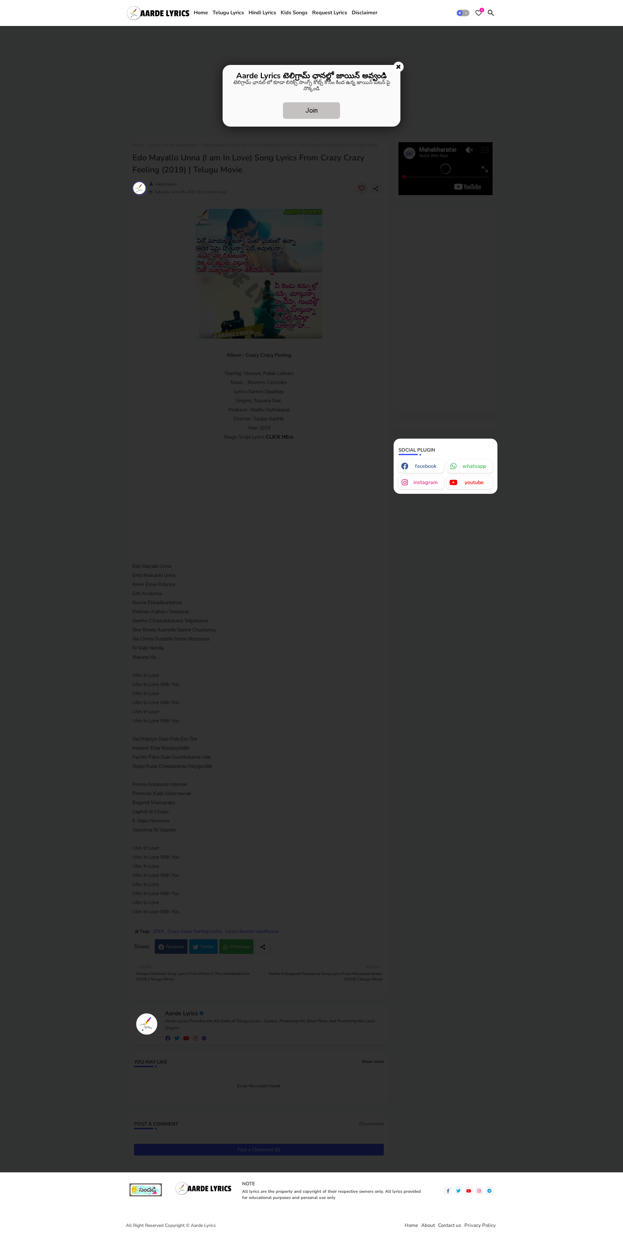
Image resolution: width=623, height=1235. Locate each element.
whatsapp (474, 466)
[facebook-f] (448, 1191)
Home (201, 12)
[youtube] (469, 1191)
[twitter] (458, 1191)
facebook (425, 466)
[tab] (200, 13)
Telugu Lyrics (228, 12)
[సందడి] (145, 1195)
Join (311, 110)
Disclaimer (364, 12)
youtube (474, 482)
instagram (425, 482)
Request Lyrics (329, 12)
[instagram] (479, 1191)
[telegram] (489, 1191)
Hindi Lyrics (262, 12)
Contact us (449, 1225)
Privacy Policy (480, 1225)
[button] (463, 13)
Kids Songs (294, 12)
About (428, 1225)
